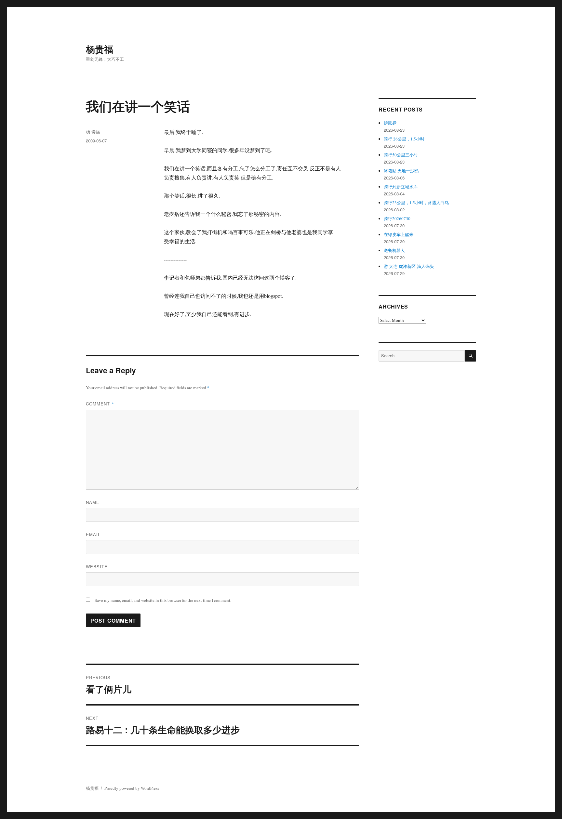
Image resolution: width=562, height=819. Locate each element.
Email (93, 534)
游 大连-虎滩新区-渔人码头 (409, 266)
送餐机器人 (394, 250)
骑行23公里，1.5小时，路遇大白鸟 (416, 202)
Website (97, 566)
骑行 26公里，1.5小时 (404, 139)
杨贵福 (99, 49)
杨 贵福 (93, 131)
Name (93, 502)
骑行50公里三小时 (401, 155)
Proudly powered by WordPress (131, 788)
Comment (100, 404)
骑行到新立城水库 (401, 187)
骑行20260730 (397, 218)
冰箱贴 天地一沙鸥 (401, 171)
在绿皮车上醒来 (398, 234)
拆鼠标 (390, 123)
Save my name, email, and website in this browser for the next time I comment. (163, 600)
